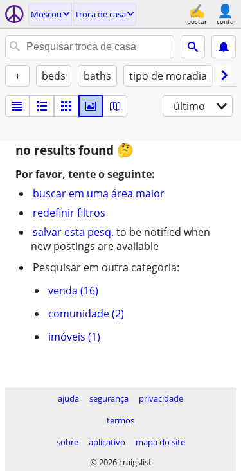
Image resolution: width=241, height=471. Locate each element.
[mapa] (115, 106)
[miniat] (42, 106)
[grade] (66, 106)
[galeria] (90, 106)
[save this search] (223, 46)
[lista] (17, 106)
